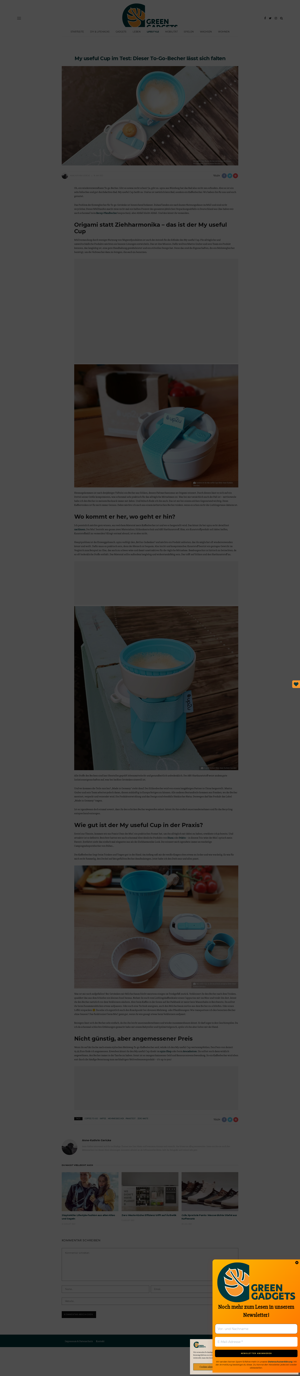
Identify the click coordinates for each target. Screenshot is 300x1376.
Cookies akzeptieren (210, 1367)
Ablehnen (244, 1367)
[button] (293, 1344)
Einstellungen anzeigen (278, 1367)
